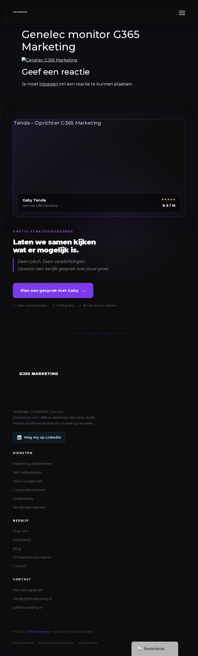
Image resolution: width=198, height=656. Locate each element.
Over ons (20, 531)
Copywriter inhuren (29, 490)
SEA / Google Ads (27, 481)
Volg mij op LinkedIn (42, 437)
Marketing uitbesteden (32, 463)
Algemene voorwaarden (56, 643)
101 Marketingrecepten (32, 557)
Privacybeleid (23, 643)
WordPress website (29, 507)
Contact (20, 566)
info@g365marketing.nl (32, 599)
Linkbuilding (23, 498)
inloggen (48, 84)
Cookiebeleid (88, 643)
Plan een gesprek (28, 590)
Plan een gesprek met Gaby (53, 290)
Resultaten (22, 540)
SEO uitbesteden (27, 472)
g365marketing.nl (27, 607)
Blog (17, 548)
